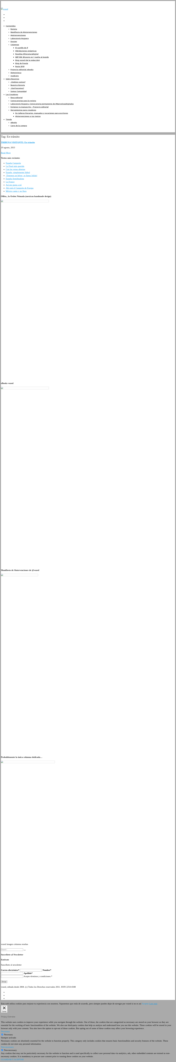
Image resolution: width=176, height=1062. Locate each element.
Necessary (8, 1034)
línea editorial (17, 97)
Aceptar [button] (145, 1003)
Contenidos (11, 26)
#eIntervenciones (18, 35)
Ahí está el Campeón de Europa (19, 188)
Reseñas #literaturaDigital (26, 54)
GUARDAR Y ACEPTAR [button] (12, 1059)
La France (10, 182)
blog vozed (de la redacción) (27, 60)
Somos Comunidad (18, 91)
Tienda (9, 119)
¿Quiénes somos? (18, 82)
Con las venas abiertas (15, 169)
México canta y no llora (16, 191)
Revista (14, 29)
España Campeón (13, 163)
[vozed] (4, 9)
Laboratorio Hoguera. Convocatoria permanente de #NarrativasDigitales (42, 104)
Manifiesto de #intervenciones (24, 32)
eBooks (14, 122)
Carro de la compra (19, 126)
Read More (6, 153)
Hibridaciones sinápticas (26, 51)
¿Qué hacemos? (17, 88)
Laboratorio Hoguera (20, 38)
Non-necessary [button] (7, 1047)
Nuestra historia (18, 85)
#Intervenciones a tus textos (28, 116)
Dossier (14, 41)
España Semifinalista (15, 178)
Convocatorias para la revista (23, 101)
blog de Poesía (21, 63)
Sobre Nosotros (12, 79)
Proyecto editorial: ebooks (22, 69)
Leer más (153, 1003)
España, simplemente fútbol (18, 172)
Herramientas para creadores (23, 110)
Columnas (15, 45)
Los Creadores (12, 94)
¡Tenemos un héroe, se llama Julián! (21, 175)
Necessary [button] (5, 1031)
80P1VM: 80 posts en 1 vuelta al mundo (32, 57)
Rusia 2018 (19, 66)
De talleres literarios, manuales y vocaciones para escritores (41, 113)
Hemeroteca (16, 73)
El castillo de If (21, 48)
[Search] (25, 950)
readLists (15, 76)
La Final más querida (15, 166)
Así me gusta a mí (14, 185)
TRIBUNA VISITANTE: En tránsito (18, 142)
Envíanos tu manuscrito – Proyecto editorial (29, 107)
